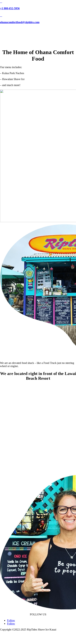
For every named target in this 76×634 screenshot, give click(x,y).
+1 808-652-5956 (10, 8)
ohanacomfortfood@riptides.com (19, 22)
